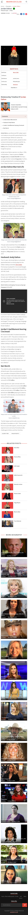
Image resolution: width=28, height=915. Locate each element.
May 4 (14, 72)
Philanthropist (15, 433)
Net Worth (6, 128)
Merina (4, 576)
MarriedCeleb (14, 2)
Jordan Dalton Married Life (10, 119)
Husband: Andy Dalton (9, 122)
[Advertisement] (14, 31)
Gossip (16, 896)
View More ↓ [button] (14, 87)
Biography (11, 896)
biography (8, 6)
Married (7, 896)
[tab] (14, 116)
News (25, 896)
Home (3, 896)
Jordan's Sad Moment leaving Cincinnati (13, 125)
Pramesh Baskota (6, 821)
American (15, 84)
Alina (4, 556)
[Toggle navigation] (2, 1)
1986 (17, 72)
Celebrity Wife (5, 433)
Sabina (4, 862)
